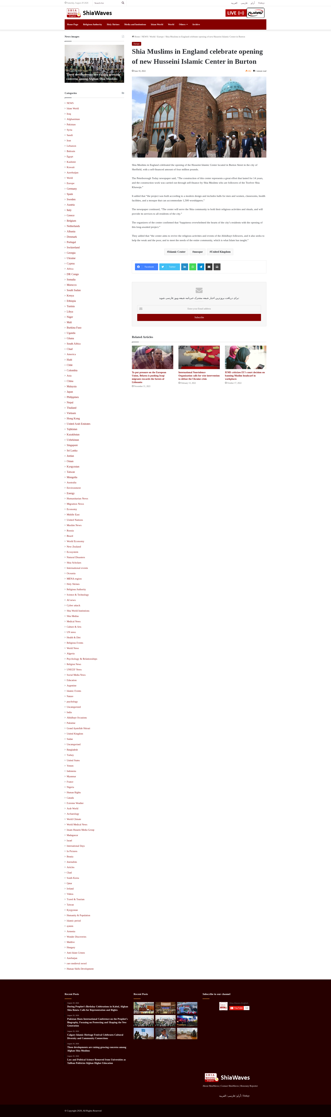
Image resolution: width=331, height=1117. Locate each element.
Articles (70, 867)
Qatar (69, 883)
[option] (94, 64)
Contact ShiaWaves (230, 1086)
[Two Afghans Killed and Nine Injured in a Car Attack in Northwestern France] (187, 1021)
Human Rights (74, 792)
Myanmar (71, 776)
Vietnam (71, 413)
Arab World (72, 808)
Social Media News (76, 674)
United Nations (75, 520)
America (71, 354)
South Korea (73, 878)
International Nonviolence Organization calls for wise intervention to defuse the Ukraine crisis (199, 375)
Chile (70, 365)
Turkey (70, 755)
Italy (69, 210)
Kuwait (70, 167)
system (70, 926)
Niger (70, 316)
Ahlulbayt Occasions (77, 717)
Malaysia (72, 386)
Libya (70, 311)
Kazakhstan (73, 434)
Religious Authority (92, 24)
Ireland (70, 888)
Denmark (72, 236)
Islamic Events (74, 691)
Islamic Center (176, 251)
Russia (70, 530)
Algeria (71, 653)
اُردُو (253, 3)
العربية (234, 3)
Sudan (70, 739)
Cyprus (71, 263)
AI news (71, 600)
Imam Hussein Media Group (80, 830)
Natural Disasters (76, 557)
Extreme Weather (75, 803)
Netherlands (73, 226)
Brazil (70, 536)
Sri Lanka (72, 450)
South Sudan (74, 290)
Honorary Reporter (249, 1086)
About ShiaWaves (211, 1086)
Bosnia (70, 856)
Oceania (71, 573)
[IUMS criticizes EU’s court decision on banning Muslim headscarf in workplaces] (245, 357)
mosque (198, 251)
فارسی (244, 3)
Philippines (73, 397)
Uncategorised (74, 744)
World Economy (75, 541)
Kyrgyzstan (73, 466)
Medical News (74, 621)
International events (77, 568)
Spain (70, 194)
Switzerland (73, 247)
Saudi (70, 135)
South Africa (74, 343)
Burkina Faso (74, 327)
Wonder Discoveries (76, 936)
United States (73, 760)
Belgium (71, 220)
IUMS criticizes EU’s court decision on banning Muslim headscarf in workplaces (245, 375)
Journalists (72, 862)
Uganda (71, 332)
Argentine (71, 685)
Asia (69, 375)
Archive (196, 24)
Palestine (71, 723)
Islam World (157, 24)
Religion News (74, 664)
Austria (71, 204)
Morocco (72, 284)
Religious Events (75, 642)
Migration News (75, 503)
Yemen (70, 765)
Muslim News (74, 525)
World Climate (74, 819)
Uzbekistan (73, 439)
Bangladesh (72, 749)
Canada (70, 798)
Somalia (71, 279)
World (171, 24)
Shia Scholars (74, 562)
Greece (70, 215)
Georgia (71, 252)
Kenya (70, 295)
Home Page (72, 24)
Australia (71, 482)
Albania (71, 231)
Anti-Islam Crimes (76, 953)
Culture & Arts (74, 626)
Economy (72, 509)
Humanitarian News (77, 498)
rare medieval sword (77, 963)
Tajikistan (72, 429)
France (70, 782)
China (70, 381)
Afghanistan (73, 119)
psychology (72, 701)
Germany (72, 188)
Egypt (70, 156)
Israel (69, 840)
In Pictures (72, 851)
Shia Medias (73, 616)
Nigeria (70, 787)
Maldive (71, 942)
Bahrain (71, 151)
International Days (76, 846)
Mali (69, 322)
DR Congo (73, 274)
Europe (160, 36)
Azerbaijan (72, 172)
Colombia (72, 370)
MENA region (74, 578)
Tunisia (71, 306)
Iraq (69, 113)
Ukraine (71, 258)
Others (182, 24)
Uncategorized (74, 707)
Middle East (73, 514)
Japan (70, 391)
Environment (74, 487)
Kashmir (71, 161)
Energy (71, 493)
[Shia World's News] (90, 12)
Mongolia (72, 477)
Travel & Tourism (75, 899)
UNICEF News (74, 669)
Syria (69, 129)
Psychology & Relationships (82, 658)
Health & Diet (74, 637)
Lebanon (71, 145)
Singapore (72, 445)
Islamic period (74, 920)
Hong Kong (73, 418)
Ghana (70, 338)
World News (73, 648)
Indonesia (71, 771)
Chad (70, 349)
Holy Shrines (113, 24)
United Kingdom (220, 251)
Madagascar (72, 835)
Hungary (71, 947)
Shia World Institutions (78, 610)
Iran (69, 140)
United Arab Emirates (78, 423)
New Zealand (74, 546)
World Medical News (77, 824)
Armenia (71, 931)
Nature (70, 696)
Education (72, 680)
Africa (70, 268)
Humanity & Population (78, 915)
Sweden (71, 199)
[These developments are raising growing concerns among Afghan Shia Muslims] (144, 1021)
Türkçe (261, 3)
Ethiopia (71, 300)
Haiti (69, 359)
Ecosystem (72, 552)
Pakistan (71, 124)
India (69, 712)
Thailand (71, 407)
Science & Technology (78, 594)
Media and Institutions (135, 24)
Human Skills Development (80, 969)
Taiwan (71, 471)
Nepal (70, 402)
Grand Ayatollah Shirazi (78, 728)
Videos (70, 894)
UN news (71, 632)
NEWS (145, 36)
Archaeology (73, 814)
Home (137, 36)
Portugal (71, 242)
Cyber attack (73, 605)
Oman (70, 461)
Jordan (70, 455)
